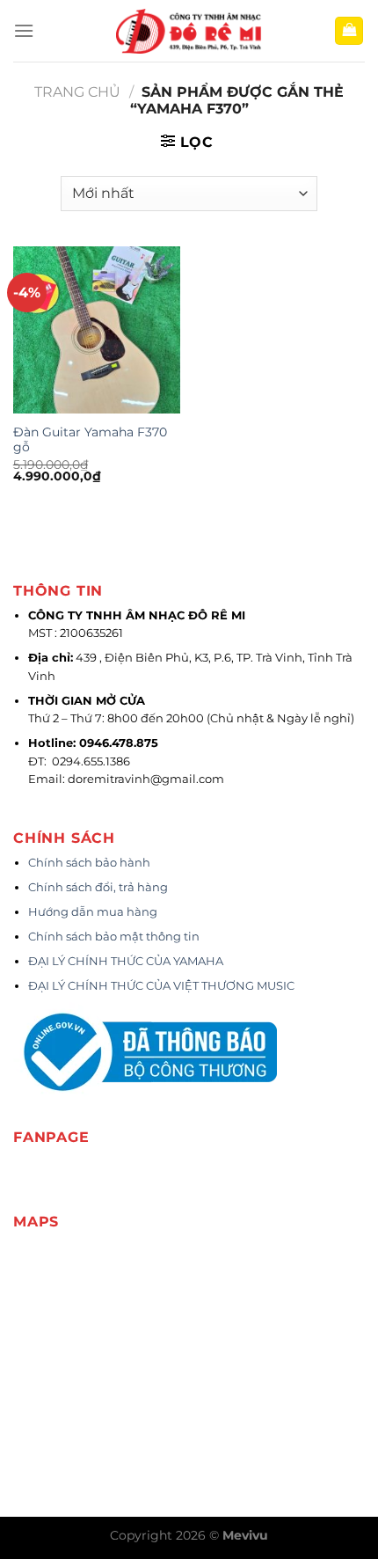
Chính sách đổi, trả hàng (98, 887)
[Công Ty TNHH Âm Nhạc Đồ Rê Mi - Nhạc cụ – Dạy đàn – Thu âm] (189, 31)
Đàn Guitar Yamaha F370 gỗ (90, 440)
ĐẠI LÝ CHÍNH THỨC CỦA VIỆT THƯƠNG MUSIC (162, 985)
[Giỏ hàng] (349, 31)
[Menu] (23, 30)
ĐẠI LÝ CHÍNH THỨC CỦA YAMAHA (125, 961)
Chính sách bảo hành (89, 862)
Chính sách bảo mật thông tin (114, 936)
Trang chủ (77, 92)
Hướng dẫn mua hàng (92, 912)
